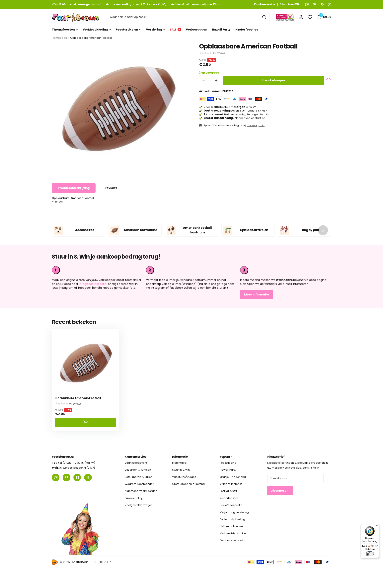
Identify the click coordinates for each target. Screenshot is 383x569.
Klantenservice (136, 457)
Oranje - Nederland (233, 477)
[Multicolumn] (285, 270)
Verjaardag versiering (234, 512)
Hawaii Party (221, 30)
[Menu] (376, 526)
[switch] (370, 553)
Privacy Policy (133, 498)
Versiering (154, 30)
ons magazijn (256, 125)
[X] (329, 4)
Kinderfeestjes (246, 30)
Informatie (180, 457)
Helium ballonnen (231, 526)
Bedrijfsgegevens (136, 463)
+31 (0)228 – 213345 (71, 463)
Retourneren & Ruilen (138, 477)
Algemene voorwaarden (141, 491)
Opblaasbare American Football (78, 398)
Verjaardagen (196, 30)
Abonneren (280, 491)
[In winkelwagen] (85, 422)
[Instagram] (307, 4)
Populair (226, 457)
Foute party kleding (232, 519)
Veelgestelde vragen (139, 505)
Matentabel (179, 463)
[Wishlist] (309, 17)
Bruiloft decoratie (231, 505)
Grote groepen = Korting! (188, 484)
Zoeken (264, 17)
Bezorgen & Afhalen (138, 470)
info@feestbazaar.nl (93, 284)
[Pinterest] (314, 4)
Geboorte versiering (233, 540)
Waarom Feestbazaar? (140, 484)
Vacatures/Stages (184, 477)
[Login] (301, 17)
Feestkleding (228, 463)
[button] (216, 80)
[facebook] (322, 4)
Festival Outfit (228, 491)
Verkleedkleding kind (234, 533)
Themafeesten (63, 30)
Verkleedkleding (95, 30)
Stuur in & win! (181, 470)
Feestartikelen (127, 30)
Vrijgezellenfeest (231, 484)
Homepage (59, 38)
